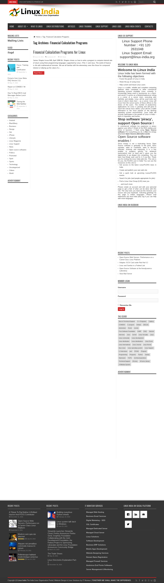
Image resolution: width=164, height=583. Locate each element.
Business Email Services (96, 516)
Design (11, 129)
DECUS (145, 324)
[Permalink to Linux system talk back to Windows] (51, 528)
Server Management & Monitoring (99, 569)
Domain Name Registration (96, 557)
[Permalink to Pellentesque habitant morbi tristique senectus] (13, 561)
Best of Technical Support (127, 321)
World (11, 173)
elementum (122, 328)
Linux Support (102, 26)
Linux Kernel (147, 344)
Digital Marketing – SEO (95, 520)
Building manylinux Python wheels (64, 513)
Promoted (12, 156)
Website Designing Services (97, 553)
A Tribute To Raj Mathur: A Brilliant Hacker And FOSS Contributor (23, 513)
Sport (11, 159)
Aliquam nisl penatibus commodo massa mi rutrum (27, 546)
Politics (12, 153)
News (11, 147)
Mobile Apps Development (96, 549)
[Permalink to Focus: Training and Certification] (11, 71)
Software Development (95, 541)
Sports (11, 161)
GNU (145, 331)
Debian (139, 324)
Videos (11, 170)
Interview (122, 334)
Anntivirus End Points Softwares (99, 565)
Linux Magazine (15, 141)
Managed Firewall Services (96, 561)
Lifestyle (12, 138)
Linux (152, 334)
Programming (123, 354)
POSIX (136, 351)
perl (131, 351)
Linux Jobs (116, 26)
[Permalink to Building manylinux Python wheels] (51, 518)
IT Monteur (87, 580)
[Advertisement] (109, 14)
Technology (13, 164)
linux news (122, 348)
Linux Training (85, 26)
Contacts (149, 26)
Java (128, 334)
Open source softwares (17, 150)
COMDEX (122, 324)
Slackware (122, 358)
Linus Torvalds (143, 334)
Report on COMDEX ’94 (16, 87)
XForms (134, 361)
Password (122, 296)
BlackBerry (13, 123)
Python (140, 354)
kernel (134, 334)
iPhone (11, 135)
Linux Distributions (55, 26)
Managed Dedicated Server (96, 528)
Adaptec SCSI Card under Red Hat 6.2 (133, 263)
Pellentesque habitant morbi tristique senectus (28, 555)
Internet (151, 331)
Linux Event (149, 341)
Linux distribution (124, 341)
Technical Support (124, 361)
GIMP (139, 331)
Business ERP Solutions (96, 545)
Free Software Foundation (127, 331)
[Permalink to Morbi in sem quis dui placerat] (13, 540)
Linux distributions (137, 341)
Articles (71, 26)
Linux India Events (133, 26)
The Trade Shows (55, 553)
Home (11, 26)
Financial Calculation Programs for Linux (59, 52)
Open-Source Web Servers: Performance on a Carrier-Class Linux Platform (28, 524)
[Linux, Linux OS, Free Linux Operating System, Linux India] (33, 14)
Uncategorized (14, 167)
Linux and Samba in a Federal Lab (31, 2)
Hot (10, 132)
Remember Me (125, 305)
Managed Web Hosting (95, 512)
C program (130, 324)
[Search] (154, 2)
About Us (22, 26)
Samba (147, 354)
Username (122, 287)
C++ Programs (141, 321)
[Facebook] (129, 514)
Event (130, 328)
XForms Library (145, 361)
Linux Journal (137, 344)
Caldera (151, 321)
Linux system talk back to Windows (66, 523)
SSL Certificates (92, 524)
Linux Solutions (92, 537)
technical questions (140, 358)
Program (143, 351)
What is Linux (37, 26)
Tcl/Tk (130, 358)
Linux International (124, 344)
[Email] (144, 514)
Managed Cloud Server (95, 533)
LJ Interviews (123, 351)
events (136, 328)
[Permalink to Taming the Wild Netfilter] (11, 108)
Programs (133, 354)
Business (12, 126)
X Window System (124, 364)
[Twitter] (129, 524)
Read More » (38, 73)
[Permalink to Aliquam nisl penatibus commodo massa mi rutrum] (13, 550)
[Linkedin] (136, 514)
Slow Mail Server (125, 274)
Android (12, 120)
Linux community (124, 338)
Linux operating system (135, 348)
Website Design (60, 580)
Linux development (138, 338)
